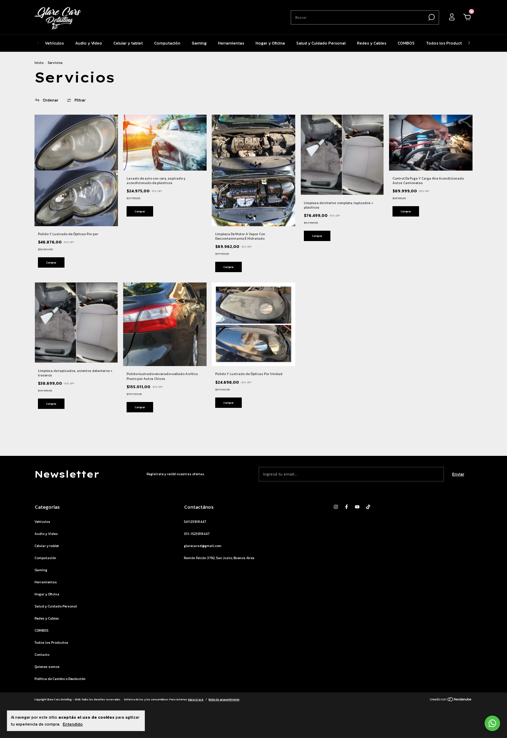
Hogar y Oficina (270, 43)
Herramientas (231, 43)
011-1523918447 (196, 533)
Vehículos (54, 43)
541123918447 (195, 521)
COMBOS (406, 43)
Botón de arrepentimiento (224, 699)
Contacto (41, 654)
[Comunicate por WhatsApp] (492, 723)
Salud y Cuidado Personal (321, 43)
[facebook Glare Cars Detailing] (346, 506)
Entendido (73, 724)
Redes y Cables (371, 43)
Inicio (38, 62)
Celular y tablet (128, 43)
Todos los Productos (446, 43)
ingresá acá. (195, 699)
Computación (167, 43)
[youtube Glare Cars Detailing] (357, 506)
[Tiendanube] (451, 700)
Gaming (199, 43)
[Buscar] (431, 17)
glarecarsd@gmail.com (202, 545)
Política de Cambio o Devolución (60, 678)
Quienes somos (47, 666)
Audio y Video (88, 43)
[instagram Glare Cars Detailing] (336, 506)
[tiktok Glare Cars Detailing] (368, 506)
